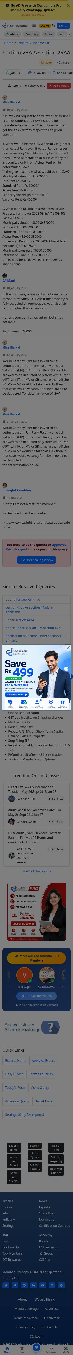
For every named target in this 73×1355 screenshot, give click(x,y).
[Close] (68, 648)
